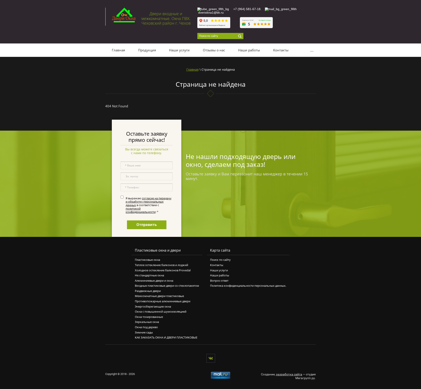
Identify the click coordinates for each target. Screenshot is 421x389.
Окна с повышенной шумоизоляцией (160, 311)
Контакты (216, 265)
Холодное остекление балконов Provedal (163, 270)
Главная (192, 69)
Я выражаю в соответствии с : (148, 205)
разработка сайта (289, 374)
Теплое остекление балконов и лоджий (161, 265)
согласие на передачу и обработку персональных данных (148, 201)
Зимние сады (144, 332)
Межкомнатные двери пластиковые (159, 296)
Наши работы (219, 275)
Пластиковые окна (147, 260)
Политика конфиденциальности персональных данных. (248, 286)
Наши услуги (219, 270)
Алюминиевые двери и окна (154, 281)
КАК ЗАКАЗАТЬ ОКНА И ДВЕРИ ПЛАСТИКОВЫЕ (166, 337)
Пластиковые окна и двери (158, 250)
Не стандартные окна (149, 275)
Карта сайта (220, 250)
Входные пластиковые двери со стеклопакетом (167, 286)
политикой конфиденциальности (140, 210)
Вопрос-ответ (219, 281)
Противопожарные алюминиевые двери (162, 301)
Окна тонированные (149, 317)
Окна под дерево (146, 327)
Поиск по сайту (220, 260)
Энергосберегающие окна (153, 306)
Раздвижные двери (148, 291)
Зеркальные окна (147, 322)
